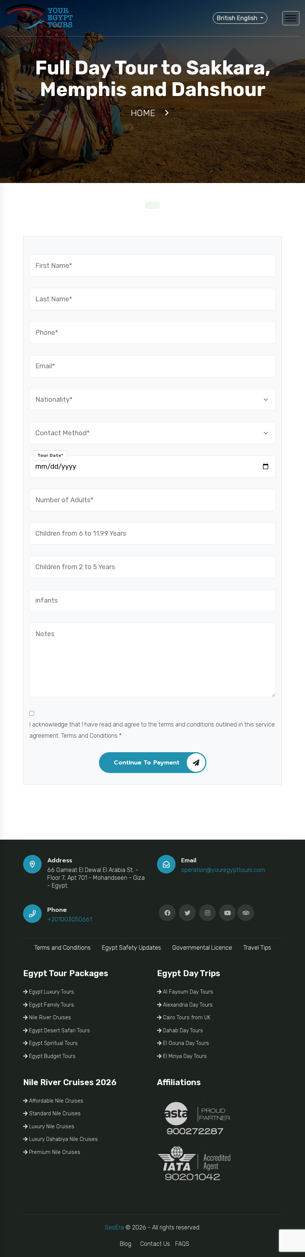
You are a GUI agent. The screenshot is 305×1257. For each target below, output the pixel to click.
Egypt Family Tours (51, 1005)
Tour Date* (50, 455)
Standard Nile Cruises (54, 1113)
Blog (125, 1243)
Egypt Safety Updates (131, 947)
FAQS (182, 1243)
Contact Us (155, 1243)
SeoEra (114, 1227)
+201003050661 (69, 919)
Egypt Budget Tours (52, 1056)
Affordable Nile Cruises (55, 1101)
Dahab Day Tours (182, 1030)
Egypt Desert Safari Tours (59, 1030)
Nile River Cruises (49, 1017)
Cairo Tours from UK (186, 1017)
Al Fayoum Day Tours (187, 992)
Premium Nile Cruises (54, 1152)
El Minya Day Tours (184, 1056)
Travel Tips (257, 947)
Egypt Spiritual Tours (53, 1043)
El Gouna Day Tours (185, 1043)
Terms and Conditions (62, 947)
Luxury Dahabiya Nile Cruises (63, 1139)
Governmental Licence (202, 947)
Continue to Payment (146, 762)
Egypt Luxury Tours (51, 992)
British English (238, 18)
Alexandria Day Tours (187, 1005)
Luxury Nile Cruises (51, 1126)
